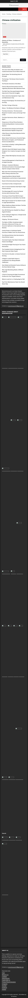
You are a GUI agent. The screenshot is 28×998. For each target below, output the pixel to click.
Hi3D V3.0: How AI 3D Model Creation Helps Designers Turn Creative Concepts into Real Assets (13, 151)
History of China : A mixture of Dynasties (14, 31)
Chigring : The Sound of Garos (10, 219)
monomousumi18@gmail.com (16, 306)
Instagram (4, 984)
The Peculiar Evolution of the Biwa (11, 83)
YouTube (4, 985)
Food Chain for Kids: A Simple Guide (11, 183)
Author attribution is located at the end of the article (13, 44)
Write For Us (5, 974)
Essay (4, 36)
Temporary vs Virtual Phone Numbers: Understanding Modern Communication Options (13, 124)
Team (3, 973)
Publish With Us (6, 980)
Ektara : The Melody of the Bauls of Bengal (13, 108)
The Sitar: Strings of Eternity (9, 105)
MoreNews (22, 994)
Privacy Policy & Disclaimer (9, 982)
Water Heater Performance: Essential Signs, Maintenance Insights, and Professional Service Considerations (14, 139)
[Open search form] (16, 9)
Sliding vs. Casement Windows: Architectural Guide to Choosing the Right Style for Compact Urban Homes (13, 166)
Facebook (4, 987)
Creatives (4, 976)
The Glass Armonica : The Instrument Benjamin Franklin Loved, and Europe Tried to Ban (13, 112)
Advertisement (6, 978)
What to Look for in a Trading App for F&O (13, 279)
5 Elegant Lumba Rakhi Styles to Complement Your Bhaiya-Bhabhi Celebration (11, 260)
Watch (24, 9)
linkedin (4, 989)
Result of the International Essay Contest (13, 181)
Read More (6, 54)
